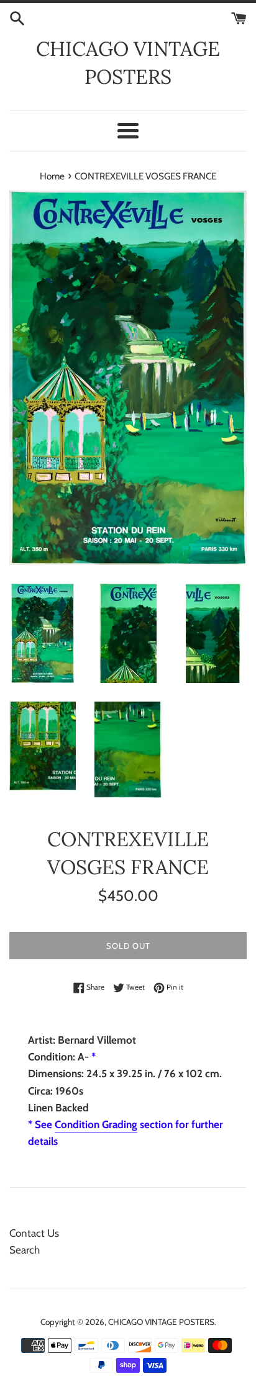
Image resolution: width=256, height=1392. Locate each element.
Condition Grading (96, 1124)
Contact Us (34, 1233)
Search (24, 1250)
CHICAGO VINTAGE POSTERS (128, 62)
